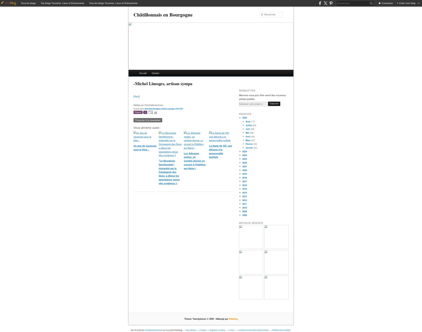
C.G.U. (232, 330)
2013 (244, 196)
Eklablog (233, 318)
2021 (244, 166)
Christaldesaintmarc (153, 330)
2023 (244, 158)
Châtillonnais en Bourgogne (163, 14)
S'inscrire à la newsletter (148, 120)
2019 (244, 173)
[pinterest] (331, 3)
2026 (244, 117)
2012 (244, 200)
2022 (244, 162)
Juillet (249, 125)
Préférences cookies (281, 330)
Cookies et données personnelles (254, 330)
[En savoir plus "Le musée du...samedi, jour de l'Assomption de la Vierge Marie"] (276, 298)
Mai (247, 132)
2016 (244, 185)
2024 (244, 155)
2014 (244, 192)
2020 (244, 170)
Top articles (191, 330)
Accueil (143, 73)
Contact (155, 73)
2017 (244, 181)
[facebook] (320, 3)
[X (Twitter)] (325, 3)
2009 (244, 211)
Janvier (249, 147)
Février (249, 143)
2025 (244, 151)
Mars (248, 140)
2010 (244, 207)
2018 (244, 177)
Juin (248, 128)
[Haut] (137, 96)
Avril (248, 136)
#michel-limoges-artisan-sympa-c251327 (164, 108)
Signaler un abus (218, 330)
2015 (244, 188)
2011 (244, 203)
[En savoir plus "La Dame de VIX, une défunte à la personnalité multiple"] (276, 273)
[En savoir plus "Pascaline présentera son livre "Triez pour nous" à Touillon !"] (251, 298)
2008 (244, 215)
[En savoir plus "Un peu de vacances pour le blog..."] (251, 248)
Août (248, 121)
